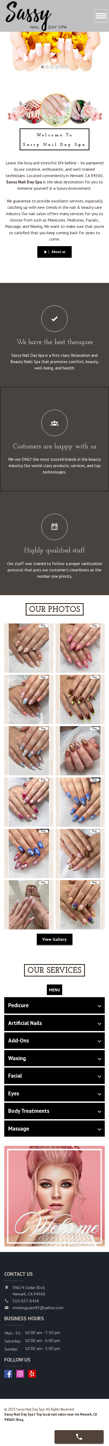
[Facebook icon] (8, 1374)
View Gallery (54, 939)
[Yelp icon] (32, 1374)
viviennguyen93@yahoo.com (37, 1307)
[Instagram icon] (20, 1374)
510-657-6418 (25, 1300)
